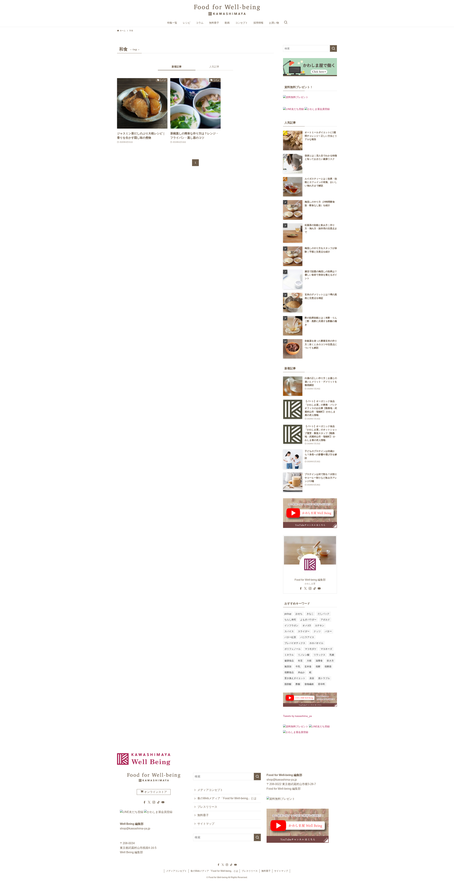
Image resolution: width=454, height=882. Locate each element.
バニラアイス (307, 637)
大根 (309, 660)
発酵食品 (289, 672)
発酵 (318, 666)
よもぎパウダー (308, 619)
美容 (311, 678)
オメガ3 (307, 625)
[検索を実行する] (333, 48)
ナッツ (317, 631)
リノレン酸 (303, 654)
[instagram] (310, 588)
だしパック (323, 613)
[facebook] (301, 588)
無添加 (287, 666)
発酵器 (328, 666)
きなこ (310, 613)
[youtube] (319, 588)
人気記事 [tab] (214, 66)
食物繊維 (309, 684)
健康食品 (289, 660)
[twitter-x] (305, 588)
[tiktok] (314, 588)
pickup (287, 613)
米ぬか (301, 672)
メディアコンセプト (210, 789)
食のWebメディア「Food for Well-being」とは (226, 798)
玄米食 (307, 666)
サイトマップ (205, 823)
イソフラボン (291, 625)
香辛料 (321, 684)
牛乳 (298, 666)
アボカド (325, 619)
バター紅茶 (290, 637)
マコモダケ (310, 649)
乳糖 (332, 654)
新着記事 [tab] (177, 66)
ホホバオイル (316, 643)
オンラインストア (155, 791)
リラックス (319, 654)
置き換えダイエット (294, 678)
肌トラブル (324, 678)
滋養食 (319, 660)
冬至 (300, 660)
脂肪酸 (287, 684)
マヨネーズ (326, 649)
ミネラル (289, 654)
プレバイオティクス (294, 643)
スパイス (289, 631)
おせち (298, 613)
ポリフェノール (292, 649)
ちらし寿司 (290, 619)
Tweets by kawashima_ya (297, 716)
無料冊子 (203, 815)
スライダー (303, 631)
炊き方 (330, 660)
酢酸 (298, 684)
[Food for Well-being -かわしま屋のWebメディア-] (227, 10)
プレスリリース (207, 806)
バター (328, 631)
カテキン (319, 625)
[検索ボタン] (286, 23)
